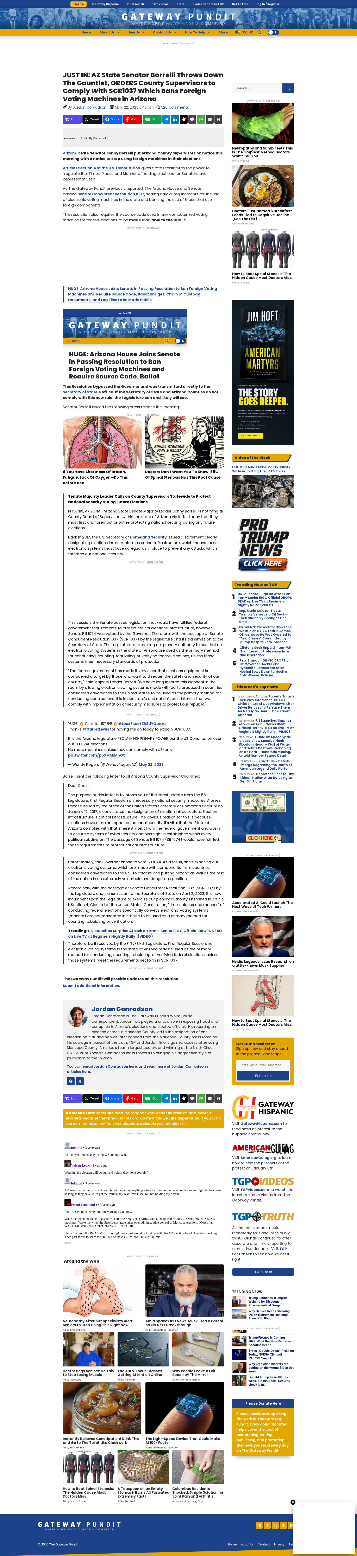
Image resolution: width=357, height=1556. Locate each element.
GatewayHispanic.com (261, 1123)
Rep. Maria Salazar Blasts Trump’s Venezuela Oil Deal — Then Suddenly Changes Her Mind (263, 616)
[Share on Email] (210, 119)
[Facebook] (283, 1525)
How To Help (195, 32)
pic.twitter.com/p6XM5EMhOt (96, 755)
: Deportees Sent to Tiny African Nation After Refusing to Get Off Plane (266, 777)
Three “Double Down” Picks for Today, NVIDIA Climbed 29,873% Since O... (271, 1354)
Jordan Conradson (122, 1009)
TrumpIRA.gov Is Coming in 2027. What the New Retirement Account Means (271, 1341)
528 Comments (175, 107)
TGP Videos (160, 4)
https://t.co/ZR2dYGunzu (142, 723)
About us (247, 1544)
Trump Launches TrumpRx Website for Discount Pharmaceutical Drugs (268, 1301)
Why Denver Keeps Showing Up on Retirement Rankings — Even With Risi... (270, 1314)
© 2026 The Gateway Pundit (58, 1544)
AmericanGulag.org (258, 1157)
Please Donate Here (263, 1403)
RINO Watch (135, 4)
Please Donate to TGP (208, 4)
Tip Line (78, 4)
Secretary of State (80, 392)
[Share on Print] (218, 119)
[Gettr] (267, 1525)
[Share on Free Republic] (184, 119)
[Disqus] (143, 1192)
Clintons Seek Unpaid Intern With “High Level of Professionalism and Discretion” (267, 651)
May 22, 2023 (151, 764)
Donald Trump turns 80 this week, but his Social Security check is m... (269, 1380)
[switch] (273, 32)
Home (86, 32)
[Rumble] (291, 1525)
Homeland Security (148, 537)
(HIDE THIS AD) (187, 43)
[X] (275, 1525)
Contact (264, 1544)
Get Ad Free (240, 4)
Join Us (134, 32)
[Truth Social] (259, 1525)
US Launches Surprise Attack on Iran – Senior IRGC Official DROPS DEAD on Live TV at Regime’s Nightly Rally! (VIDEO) (265, 599)
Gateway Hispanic (105, 4)
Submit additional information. (91, 985)
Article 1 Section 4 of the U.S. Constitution (101, 168)
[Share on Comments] (192, 119)
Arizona (70, 153)
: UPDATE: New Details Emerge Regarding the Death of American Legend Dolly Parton (266, 765)
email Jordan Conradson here (110, 1066)
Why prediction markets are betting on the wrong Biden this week (271, 1367)
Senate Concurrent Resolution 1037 (111, 194)
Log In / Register (267, 4)
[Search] (288, 88)
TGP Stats (263, 1271)
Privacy (279, 1544)
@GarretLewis (95, 729)
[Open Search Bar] (259, 32)
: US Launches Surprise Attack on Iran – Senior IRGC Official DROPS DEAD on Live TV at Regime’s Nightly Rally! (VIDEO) (266, 726)
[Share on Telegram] (166, 119)
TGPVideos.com (254, 1189)
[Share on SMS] (201, 119)
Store (180, 4)
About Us (107, 32)
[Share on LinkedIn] (175, 119)
